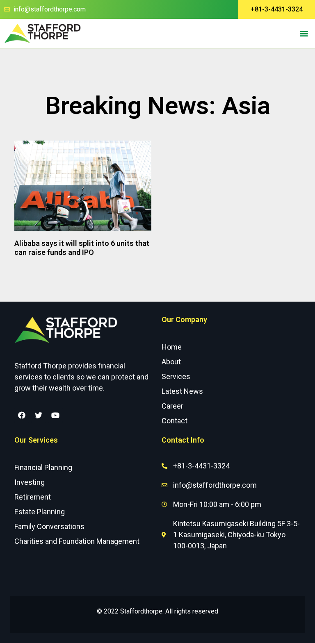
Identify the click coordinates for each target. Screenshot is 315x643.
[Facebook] (21, 415)
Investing (29, 482)
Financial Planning (43, 467)
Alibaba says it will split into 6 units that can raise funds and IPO (81, 248)
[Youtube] (55, 415)
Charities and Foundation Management (76, 541)
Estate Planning (39, 511)
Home (172, 347)
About (171, 361)
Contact (174, 420)
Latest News (182, 391)
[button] (276, 9)
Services (176, 376)
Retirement (32, 497)
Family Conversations (49, 526)
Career (172, 406)
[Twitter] (38, 415)
